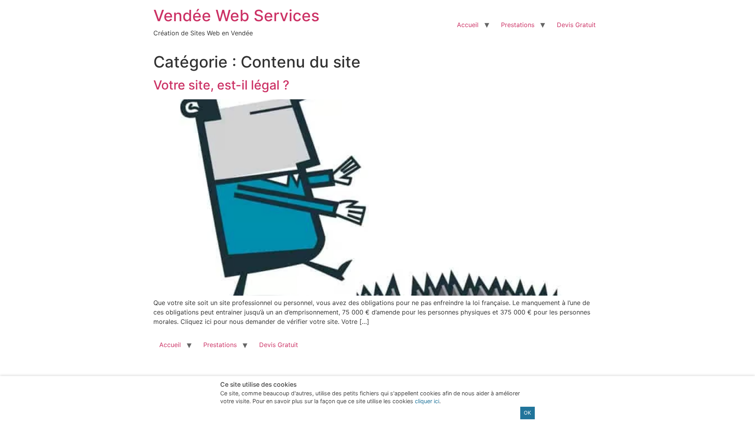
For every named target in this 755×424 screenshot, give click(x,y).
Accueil (468, 25)
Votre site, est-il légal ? (221, 85)
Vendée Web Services (236, 15)
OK (527, 412)
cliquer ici (427, 401)
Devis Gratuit (576, 25)
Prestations (517, 25)
